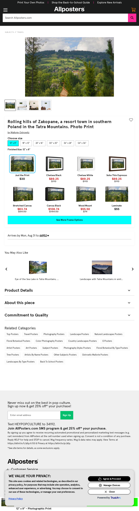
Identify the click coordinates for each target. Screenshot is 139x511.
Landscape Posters (79, 334)
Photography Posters (54, 334)
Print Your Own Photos (30, 2)
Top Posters (12, 334)
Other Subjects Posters (65, 355)
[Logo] (69, 9)
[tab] (13, 143)
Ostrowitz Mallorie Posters (95, 355)
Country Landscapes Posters (82, 341)
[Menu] (5, 10)
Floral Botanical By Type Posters (112, 348)
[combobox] (65, 18)
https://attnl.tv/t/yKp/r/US (21, 443)
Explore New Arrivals (109, 2)
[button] (30, 2)
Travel (20, 32)
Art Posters (31, 348)
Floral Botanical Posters (18, 341)
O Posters (107, 341)
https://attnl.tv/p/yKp (59, 443)
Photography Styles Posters (77, 348)
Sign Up (67, 415)
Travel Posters (31, 334)
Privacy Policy (16, 498)
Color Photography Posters (49, 341)
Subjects (9, 32)
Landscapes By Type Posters (21, 362)
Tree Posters (13, 355)
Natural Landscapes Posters (108, 334)
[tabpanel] (69, 183)
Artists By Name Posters (36, 355)
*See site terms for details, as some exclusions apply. (34, 448)
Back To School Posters (51, 362)
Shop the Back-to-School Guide (71, 2)
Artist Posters (13, 348)
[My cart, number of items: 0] (133, 9)
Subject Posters (50, 348)
